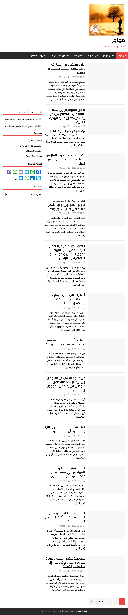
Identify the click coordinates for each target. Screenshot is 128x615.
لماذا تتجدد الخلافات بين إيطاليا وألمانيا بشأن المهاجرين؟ (65, 429)
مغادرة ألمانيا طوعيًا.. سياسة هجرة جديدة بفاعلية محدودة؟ (65, 342)
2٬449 (100, 601)
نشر (15, 178)
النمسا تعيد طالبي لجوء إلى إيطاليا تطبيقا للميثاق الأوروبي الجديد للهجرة (65, 517)
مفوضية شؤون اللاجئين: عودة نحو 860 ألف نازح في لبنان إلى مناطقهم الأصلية (65, 562)
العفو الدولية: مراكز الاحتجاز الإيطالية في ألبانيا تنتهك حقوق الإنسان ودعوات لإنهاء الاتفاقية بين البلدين (66, 252)
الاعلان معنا (78, 55)
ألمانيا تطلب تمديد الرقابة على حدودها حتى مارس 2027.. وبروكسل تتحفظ (65, 299)
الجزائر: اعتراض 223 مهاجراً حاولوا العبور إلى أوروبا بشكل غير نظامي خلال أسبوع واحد (66, 205)
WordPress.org (34, 156)
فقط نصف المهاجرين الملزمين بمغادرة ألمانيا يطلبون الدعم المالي (65, 159)
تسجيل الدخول (35, 140)
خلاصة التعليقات (34, 151)
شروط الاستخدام (38, 55)
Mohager (63, 77)
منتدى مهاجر (108, 55)
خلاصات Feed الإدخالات (30, 145)
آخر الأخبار (94, 55)
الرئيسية (122, 55)
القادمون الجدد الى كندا (59, 55)
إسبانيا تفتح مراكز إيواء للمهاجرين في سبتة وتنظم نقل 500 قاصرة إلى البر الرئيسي (65, 472)
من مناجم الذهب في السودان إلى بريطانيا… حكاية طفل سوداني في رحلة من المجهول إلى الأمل (66, 384)
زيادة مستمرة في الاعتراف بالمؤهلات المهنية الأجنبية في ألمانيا (65, 68)
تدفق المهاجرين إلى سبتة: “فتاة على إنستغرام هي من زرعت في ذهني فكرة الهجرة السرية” (67, 116)
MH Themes (83, 611)
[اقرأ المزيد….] (57, 99)
